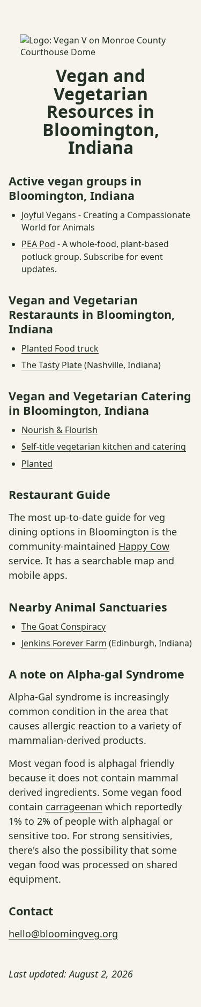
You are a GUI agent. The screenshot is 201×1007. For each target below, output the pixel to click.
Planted (37, 463)
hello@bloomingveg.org (63, 933)
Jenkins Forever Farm (64, 643)
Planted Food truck (60, 348)
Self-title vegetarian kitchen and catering (103, 446)
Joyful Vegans (48, 215)
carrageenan (74, 806)
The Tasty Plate (51, 365)
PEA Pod (38, 244)
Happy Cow (143, 546)
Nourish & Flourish (59, 430)
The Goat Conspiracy (63, 626)
